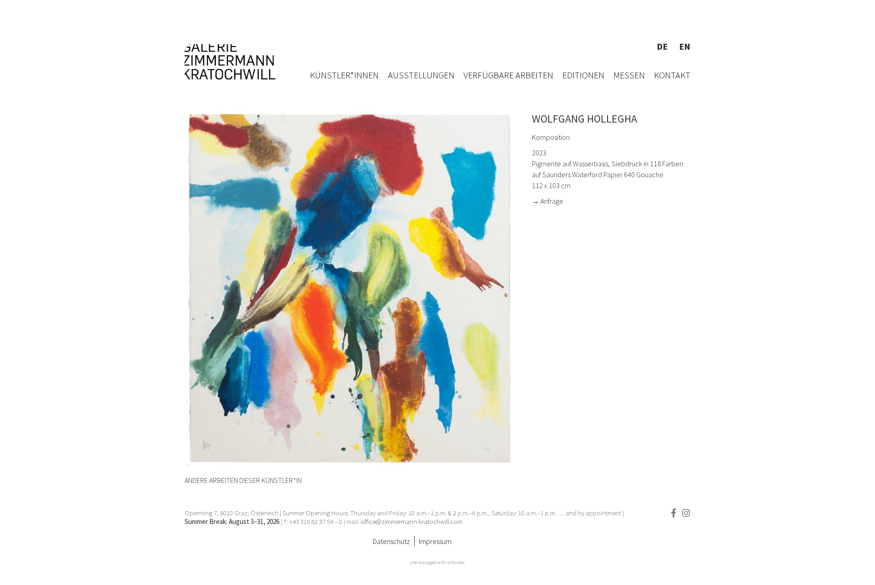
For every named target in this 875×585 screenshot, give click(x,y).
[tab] (243, 480)
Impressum (435, 541)
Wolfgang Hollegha (584, 119)
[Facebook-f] (673, 512)
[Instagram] (686, 512)
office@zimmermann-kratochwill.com (412, 521)
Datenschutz (391, 541)
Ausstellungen (421, 75)
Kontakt (672, 75)
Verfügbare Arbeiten (508, 75)
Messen (629, 75)
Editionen (583, 75)
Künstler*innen (344, 75)
